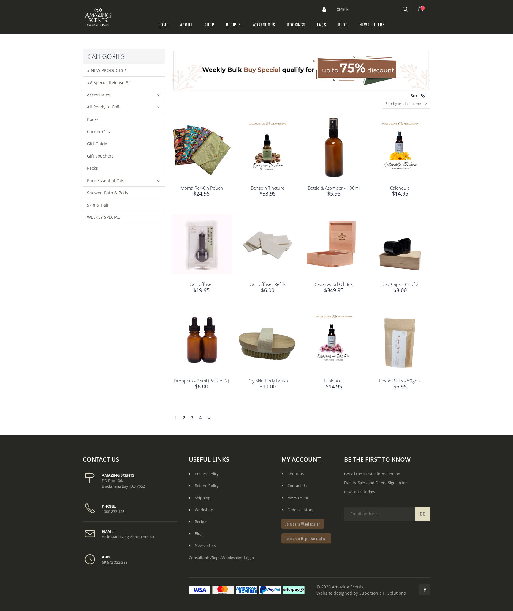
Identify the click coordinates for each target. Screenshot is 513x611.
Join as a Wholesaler (302, 524)
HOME (163, 24)
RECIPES (233, 24)
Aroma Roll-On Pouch (201, 188)
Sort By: (419, 95)
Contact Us (297, 485)
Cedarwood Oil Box (334, 284)
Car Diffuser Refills (267, 284)
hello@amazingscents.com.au (128, 536)
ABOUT (186, 24)
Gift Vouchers (100, 156)
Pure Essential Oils (105, 180)
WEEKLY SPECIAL (103, 217)
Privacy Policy (207, 473)
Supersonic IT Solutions (382, 593)
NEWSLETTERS (372, 24)
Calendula (400, 188)
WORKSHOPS (264, 24)
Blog (198, 533)
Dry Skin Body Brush (267, 381)
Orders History (300, 509)
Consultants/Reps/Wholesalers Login (221, 557)
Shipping (202, 497)
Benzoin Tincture (267, 188)
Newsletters (205, 545)
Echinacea (334, 381)
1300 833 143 (113, 511)
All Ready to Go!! (103, 107)
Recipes (201, 521)
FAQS (321, 24)
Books (93, 119)
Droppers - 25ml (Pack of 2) (201, 381)
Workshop (204, 509)
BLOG (343, 24)
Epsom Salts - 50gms (400, 381)
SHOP (209, 24)
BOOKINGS (296, 24)
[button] (324, 9)
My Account (297, 497)
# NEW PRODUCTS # (107, 70)
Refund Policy (207, 485)
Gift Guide (97, 144)
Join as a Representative (306, 538)
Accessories (98, 94)
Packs (92, 168)
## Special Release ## (109, 82)
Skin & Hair (98, 205)
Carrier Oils (98, 131)
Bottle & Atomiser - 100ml (334, 188)
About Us (295, 473)
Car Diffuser (201, 284)
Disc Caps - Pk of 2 (400, 284)
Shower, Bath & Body (107, 193)
